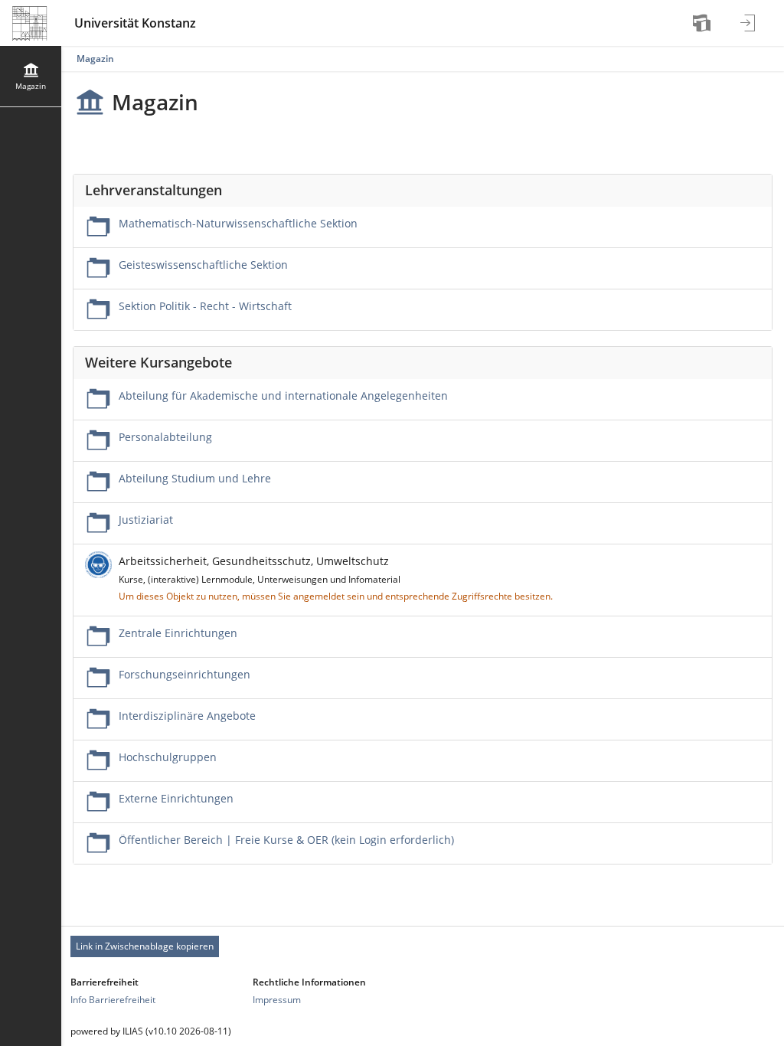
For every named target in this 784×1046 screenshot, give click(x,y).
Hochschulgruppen (168, 757)
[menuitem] (704, 23)
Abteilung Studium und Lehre (195, 478)
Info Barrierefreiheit (112, 999)
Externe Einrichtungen (176, 798)
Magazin (95, 58)
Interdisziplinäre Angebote (187, 715)
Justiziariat (146, 519)
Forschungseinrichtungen (184, 674)
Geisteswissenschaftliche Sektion (203, 264)
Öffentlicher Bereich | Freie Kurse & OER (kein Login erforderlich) (286, 839)
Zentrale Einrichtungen (178, 633)
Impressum (277, 999)
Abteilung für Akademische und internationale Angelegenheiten (283, 395)
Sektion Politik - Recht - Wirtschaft (205, 306)
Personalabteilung (165, 437)
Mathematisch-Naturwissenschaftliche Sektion (238, 223)
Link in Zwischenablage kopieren (145, 946)
